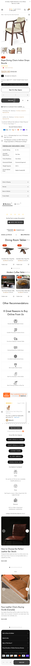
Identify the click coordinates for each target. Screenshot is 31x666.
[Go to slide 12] (24, 423)
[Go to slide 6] (12, 423)
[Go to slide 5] (10, 423)
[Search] (25, 10)
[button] (27, 31)
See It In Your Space (15, 90)
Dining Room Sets (15, 462)
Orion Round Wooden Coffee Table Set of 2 (8, 290)
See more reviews (15, 428)
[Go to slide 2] (4, 423)
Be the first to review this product (15, 218)
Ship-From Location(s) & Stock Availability (12, 107)
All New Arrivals (15, 456)
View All (26, 240)
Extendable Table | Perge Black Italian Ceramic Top (8, 259)
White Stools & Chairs (15, 440)
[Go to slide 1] (2, 423)
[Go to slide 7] (14, 423)
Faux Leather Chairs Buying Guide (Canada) (12, 608)
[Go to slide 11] (22, 423)
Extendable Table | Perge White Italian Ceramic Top (23, 259)
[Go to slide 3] (6, 423)
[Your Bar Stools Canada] (15, 9)
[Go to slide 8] (16, 423)
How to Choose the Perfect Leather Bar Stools (12, 550)
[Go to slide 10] (20, 423)
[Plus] (27, 95)
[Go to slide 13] (26, 423)
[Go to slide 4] (8, 423)
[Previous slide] (2, 412)
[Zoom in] (27, 20)
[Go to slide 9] (18, 423)
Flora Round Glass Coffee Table (23, 290)
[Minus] (3, 95)
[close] (30, 1)
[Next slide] (29, 412)
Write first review (16, 222)
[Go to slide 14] (28, 423)
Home (2, 14)
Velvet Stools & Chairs (15, 445)
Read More (4, 561)
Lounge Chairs (15, 451)
